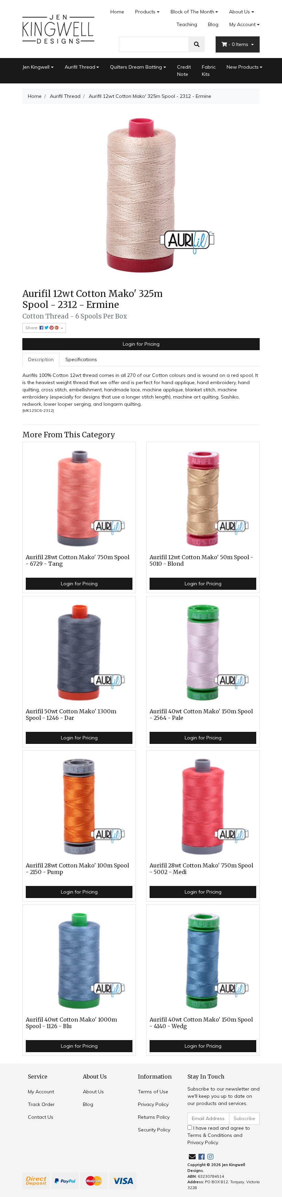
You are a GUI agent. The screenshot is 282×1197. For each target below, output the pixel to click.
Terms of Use (153, 1092)
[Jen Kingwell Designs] (58, 28)
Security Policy (154, 1130)
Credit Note (184, 70)
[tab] (40, 359)
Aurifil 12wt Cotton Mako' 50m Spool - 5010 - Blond (201, 560)
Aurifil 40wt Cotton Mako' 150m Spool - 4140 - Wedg (201, 1022)
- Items (239, 44)
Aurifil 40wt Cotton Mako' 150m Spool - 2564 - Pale (201, 714)
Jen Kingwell (36, 67)
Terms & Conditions (209, 1135)
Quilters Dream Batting (136, 67)
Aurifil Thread (80, 67)
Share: (32, 327)
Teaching (186, 24)
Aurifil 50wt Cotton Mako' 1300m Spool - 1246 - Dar (71, 714)
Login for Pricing (141, 344)
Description (41, 359)
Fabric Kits (209, 70)
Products (145, 12)
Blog (213, 24)
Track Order (41, 1104)
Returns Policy (154, 1117)
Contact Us (40, 1117)
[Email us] (192, 1156)
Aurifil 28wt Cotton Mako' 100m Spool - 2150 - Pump (77, 868)
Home (117, 12)
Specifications (81, 359)
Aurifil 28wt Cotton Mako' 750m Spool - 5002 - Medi (201, 868)
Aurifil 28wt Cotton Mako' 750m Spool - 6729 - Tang (77, 560)
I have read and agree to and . (218, 1135)
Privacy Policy (153, 1104)
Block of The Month (192, 12)
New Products (243, 67)
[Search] (197, 44)
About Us (239, 12)
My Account (242, 24)
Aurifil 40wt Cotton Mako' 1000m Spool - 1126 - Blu (71, 1022)
